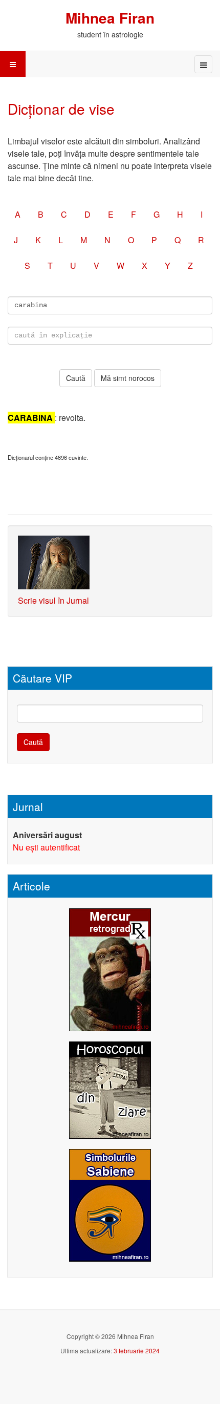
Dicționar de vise (61, 108)
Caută (33, 742)
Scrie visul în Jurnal (53, 600)
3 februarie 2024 (137, 1350)
